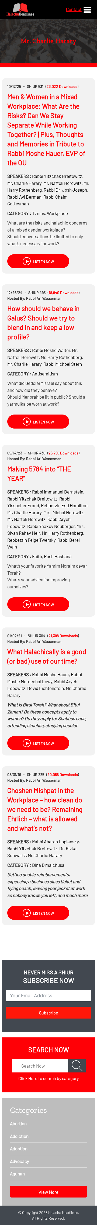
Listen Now (43, 261)
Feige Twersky (31, 540)
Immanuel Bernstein (57, 491)
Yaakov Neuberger (51, 526)
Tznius (38, 213)
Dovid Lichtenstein (45, 688)
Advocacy (19, 1161)
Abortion (18, 1123)
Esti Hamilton (64, 505)
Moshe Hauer (50, 674)
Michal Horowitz (63, 512)
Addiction (19, 1136)
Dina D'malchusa (48, 865)
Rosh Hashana (58, 556)
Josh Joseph (65, 189)
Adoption (18, 1148)
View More (48, 1192)
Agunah (17, 1173)
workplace (57, 213)
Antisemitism (45, 373)
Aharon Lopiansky (55, 841)
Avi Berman (24, 196)
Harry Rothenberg (61, 357)
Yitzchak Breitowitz (57, 176)
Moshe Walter (51, 350)
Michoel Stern (62, 364)
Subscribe (48, 1012)
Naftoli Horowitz (62, 183)
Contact (74, 9)
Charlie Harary (24, 183)
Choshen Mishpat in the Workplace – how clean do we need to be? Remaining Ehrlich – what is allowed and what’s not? (44, 809)
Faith (37, 556)
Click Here (27, 1078)
